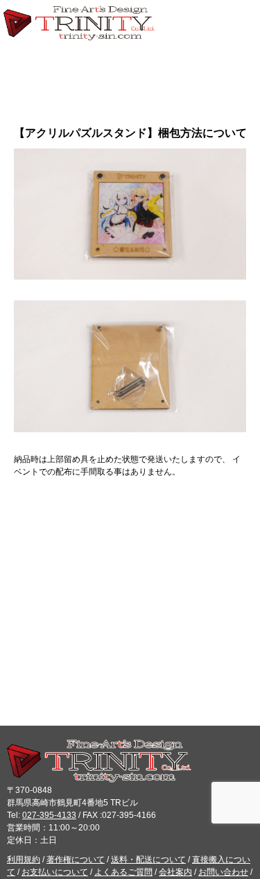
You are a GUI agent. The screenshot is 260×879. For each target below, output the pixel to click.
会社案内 (175, 872)
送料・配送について (148, 859)
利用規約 (23, 859)
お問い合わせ (223, 872)
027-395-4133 (49, 815)
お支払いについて (54, 872)
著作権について (75, 859)
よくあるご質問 (123, 872)
